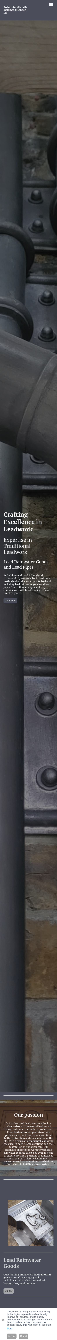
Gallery (8, 1291)
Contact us (10, 600)
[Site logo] (15, 17)
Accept (11, 1336)
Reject (23, 1336)
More (9, 1328)
